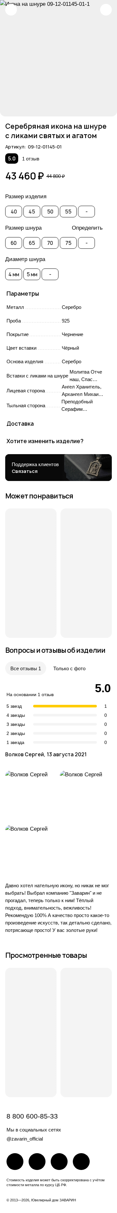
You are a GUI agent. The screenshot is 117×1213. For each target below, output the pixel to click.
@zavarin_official (24, 1139)
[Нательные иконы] (11, 10)
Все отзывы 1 (25, 668)
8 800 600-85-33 (32, 1116)
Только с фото (69, 668)
